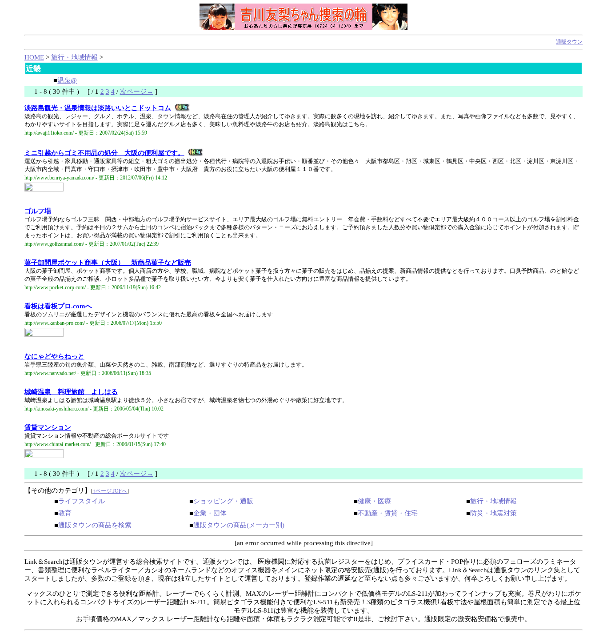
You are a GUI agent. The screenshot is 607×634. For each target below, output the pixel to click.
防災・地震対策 (493, 513)
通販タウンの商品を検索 (95, 525)
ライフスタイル (81, 501)
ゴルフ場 (37, 211)
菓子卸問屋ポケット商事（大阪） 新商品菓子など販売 (107, 262)
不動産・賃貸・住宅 (388, 513)
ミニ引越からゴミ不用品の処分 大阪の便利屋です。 (104, 152)
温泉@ (67, 80)
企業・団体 (210, 513)
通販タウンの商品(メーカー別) (238, 525)
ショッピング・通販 (223, 501)
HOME (34, 57)
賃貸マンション (47, 427)
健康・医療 (374, 501)
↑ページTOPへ (110, 491)
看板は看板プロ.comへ (58, 306)
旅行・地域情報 (74, 57)
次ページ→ (136, 91)
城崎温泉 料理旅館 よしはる (71, 391)
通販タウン (569, 42)
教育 (65, 513)
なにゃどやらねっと (54, 356)
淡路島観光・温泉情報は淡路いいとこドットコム (97, 108)
